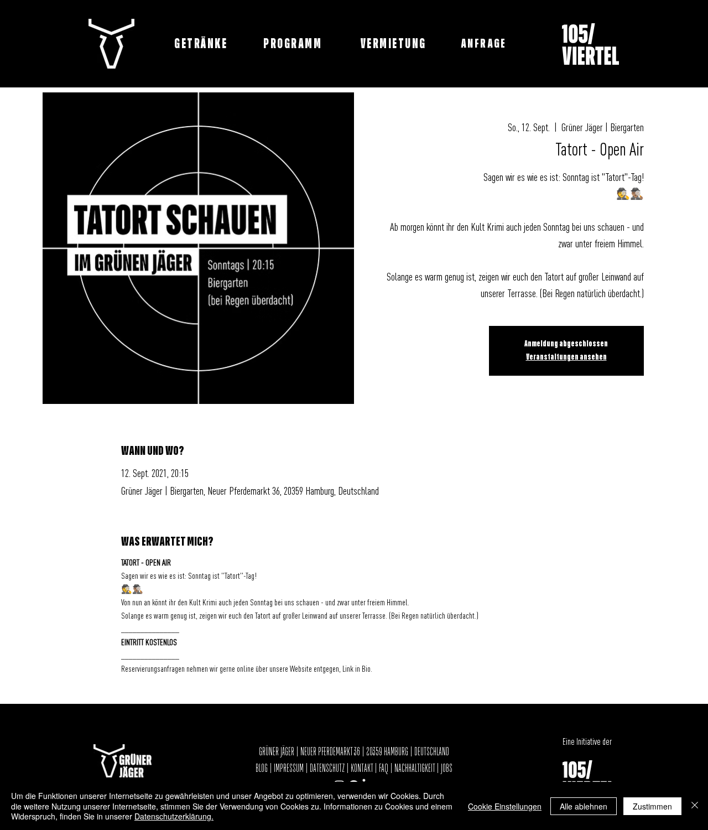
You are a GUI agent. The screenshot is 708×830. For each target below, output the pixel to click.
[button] (484, 44)
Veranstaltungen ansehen (566, 357)
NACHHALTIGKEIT (415, 768)
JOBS (446, 768)
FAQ (383, 768)
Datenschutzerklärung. (174, 816)
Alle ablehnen (583, 806)
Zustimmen (652, 806)
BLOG (262, 768)
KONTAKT (362, 768)
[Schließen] (694, 806)
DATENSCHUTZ (327, 768)
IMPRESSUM (289, 768)
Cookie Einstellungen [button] (505, 806)
